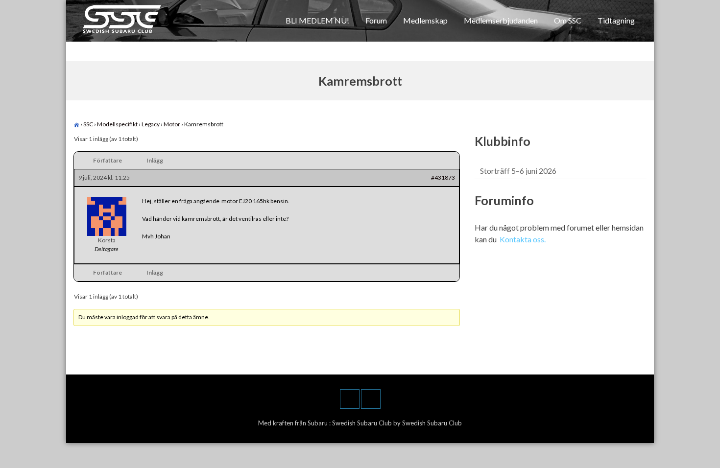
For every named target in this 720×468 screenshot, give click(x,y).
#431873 (443, 177)
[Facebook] (350, 399)
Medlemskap (425, 20)
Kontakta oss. (523, 239)
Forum (376, 20)
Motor (172, 124)
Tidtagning (616, 20)
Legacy (151, 124)
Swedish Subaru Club (362, 423)
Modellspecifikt (117, 124)
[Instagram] (371, 399)
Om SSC (567, 20)
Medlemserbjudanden (501, 20)
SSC (88, 124)
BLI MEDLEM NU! (317, 20)
